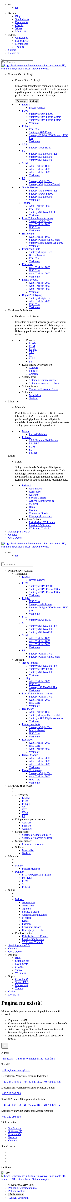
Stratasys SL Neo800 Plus (43, 153)
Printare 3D (14, 1134)
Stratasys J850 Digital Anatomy (46, 242)
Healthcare (28, 233)
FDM (25, 110)
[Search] (2, 59)
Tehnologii (22, 101)
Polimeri (26, 437)
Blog (18, 16)
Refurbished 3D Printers (42, 522)
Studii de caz (22, 19)
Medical (33, 503)
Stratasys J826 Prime (40, 132)
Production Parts (31, 248)
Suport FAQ (22, 40)
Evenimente (21, 22)
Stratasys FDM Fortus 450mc (45, 119)
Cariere (12, 49)
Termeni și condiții (18, 1197)
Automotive (35, 488)
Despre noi (14, 53)
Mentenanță (21, 43)
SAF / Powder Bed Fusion (43, 440)
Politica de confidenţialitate (23, 1187)
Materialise (35, 395)
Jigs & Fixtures (30, 187)
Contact (12, 534)
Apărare (33, 494)
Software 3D (15, 1131)
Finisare (33, 370)
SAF (24, 144)
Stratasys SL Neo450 (40, 159)
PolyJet (33, 452)
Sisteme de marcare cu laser (44, 383)
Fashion (33, 510)
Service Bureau (37, 497)
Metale (25, 431)
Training (19, 46)
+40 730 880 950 (31, 1081)
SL (23, 150)
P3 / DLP (34, 443)
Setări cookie (16, 1194)
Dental (32, 507)
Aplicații (34, 101)
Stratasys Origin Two (40, 181)
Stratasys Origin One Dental (44, 184)
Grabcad (33, 398)
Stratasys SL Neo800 (40, 156)
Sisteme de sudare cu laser (43, 380)
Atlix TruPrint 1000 (39, 166)
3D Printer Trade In (39, 528)
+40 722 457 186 (31, 1105)
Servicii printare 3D (19, 531)
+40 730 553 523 (51, 1081)
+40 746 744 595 (11, 1081)
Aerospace (34, 491)
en (16, 7)
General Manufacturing (41, 500)
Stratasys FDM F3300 (41, 113)
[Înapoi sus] (4, 1046)
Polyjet (26, 126)
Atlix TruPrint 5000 (39, 205)
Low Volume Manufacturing (37, 218)
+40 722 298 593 (11, 1093)
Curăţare (33, 367)
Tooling (26, 202)
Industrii (26, 485)
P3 (23, 178)
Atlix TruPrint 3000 (39, 172)
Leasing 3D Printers (40, 525)
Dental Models (30, 279)
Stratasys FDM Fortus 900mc (45, 116)
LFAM (26, 104)
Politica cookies (16, 1191)
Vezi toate (34, 123)
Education (27, 264)
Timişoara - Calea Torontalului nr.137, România (29, 1058)
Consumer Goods (38, 513)
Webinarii (20, 31)
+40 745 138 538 (11, 1105)
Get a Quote (15, 951)
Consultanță (21, 37)
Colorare (33, 373)
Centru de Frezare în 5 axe (43, 389)
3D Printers (14, 1128)
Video (18, 28)
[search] (2, 562)
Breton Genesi (37, 107)
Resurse (12, 1137)
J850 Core (34, 129)
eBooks (19, 25)
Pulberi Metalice (38, 434)
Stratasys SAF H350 (40, 147)
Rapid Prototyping (32, 295)
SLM (25, 162)
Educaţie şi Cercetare (40, 516)
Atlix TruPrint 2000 (39, 169)
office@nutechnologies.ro (16, 1070)
